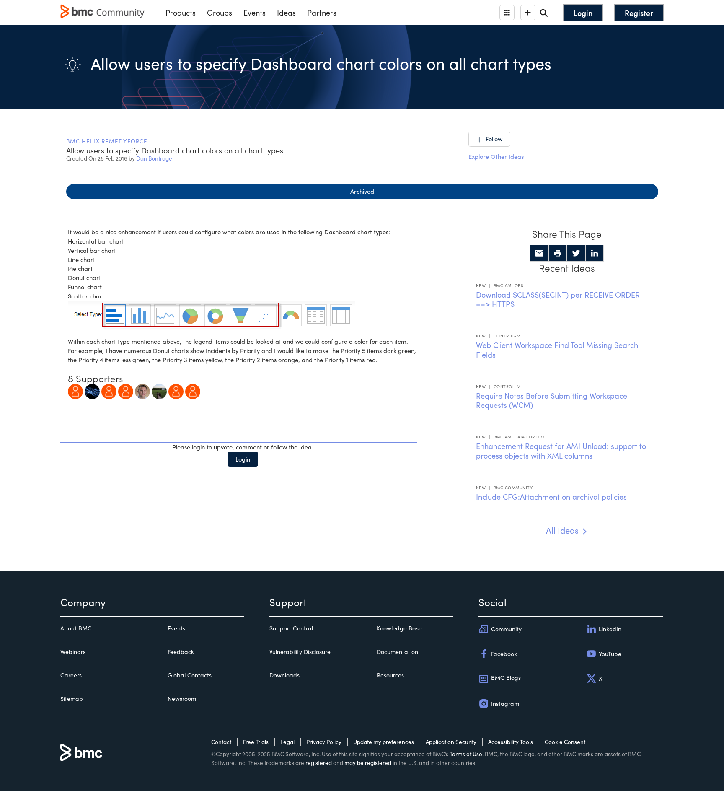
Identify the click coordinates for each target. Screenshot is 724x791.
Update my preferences (383, 742)
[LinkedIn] (594, 253)
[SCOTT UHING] (192, 390)
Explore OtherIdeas (496, 156)
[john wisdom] (159, 390)
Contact (221, 742)
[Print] (557, 253)
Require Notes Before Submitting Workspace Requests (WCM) (551, 400)
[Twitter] (576, 253)
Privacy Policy (323, 742)
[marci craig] (176, 390)
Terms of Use (466, 754)
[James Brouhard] (108, 390)
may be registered (367, 763)
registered (318, 763)
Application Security (451, 742)
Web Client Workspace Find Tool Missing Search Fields (557, 350)
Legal (287, 742)
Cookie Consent (565, 742)
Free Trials (256, 742)
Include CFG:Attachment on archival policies (551, 497)
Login (242, 459)
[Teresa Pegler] (92, 390)
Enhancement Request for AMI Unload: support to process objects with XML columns (561, 451)
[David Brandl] (125, 390)
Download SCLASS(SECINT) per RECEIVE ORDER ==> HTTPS (558, 299)
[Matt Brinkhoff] (75, 390)
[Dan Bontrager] (142, 390)
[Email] (539, 253)
